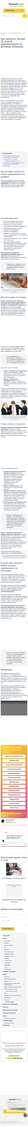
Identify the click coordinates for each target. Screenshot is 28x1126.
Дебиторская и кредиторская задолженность (14, 984)
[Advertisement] (14, 63)
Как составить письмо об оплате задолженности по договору (12, 156)
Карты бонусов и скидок (14, 1010)
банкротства (20, 92)
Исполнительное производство (14, 995)
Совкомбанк (14, 962)
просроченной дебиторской (19, 678)
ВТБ (14, 947)
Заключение (6, 166)
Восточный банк (14, 945)
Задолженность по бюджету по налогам (14, 901)
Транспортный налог (14, 1018)
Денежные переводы (14, 971)
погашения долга (20, 315)
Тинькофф (14, 965)
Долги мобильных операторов (14, 987)
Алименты (14, 976)
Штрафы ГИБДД (15, 1002)
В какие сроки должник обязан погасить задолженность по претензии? (13, 163)
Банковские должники (14, 979)
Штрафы (14, 1000)
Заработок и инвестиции (14, 1004)
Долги (14, 974)
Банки (14, 938)
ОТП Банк (14, 949)
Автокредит (14, 935)
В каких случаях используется (12, 161)
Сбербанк (14, 958)
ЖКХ (14, 993)
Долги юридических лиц (14, 989)
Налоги (14, 1016)
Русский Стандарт (14, 954)
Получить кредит (14, 1020)
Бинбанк (14, 943)
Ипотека (14, 1007)
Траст (14, 967)
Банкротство (14, 981)
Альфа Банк (14, 941)
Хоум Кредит (14, 969)
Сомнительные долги (15, 991)
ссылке (14, 269)
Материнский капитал (14, 1013)
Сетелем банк (14, 960)
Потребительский (14, 1023)
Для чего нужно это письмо (10, 159)
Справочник (14, 1025)
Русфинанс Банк (14, 956)
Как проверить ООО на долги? (14, 878)
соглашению (4, 96)
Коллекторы (14, 997)
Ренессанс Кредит (14, 951)
